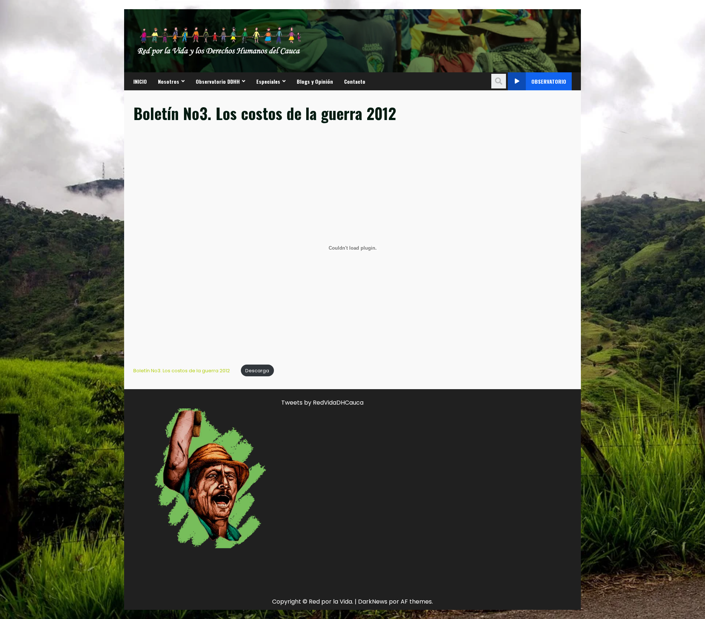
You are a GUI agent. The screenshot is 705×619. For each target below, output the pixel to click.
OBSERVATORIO (548, 81)
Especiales (268, 81)
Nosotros (168, 81)
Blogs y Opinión (315, 81)
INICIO (140, 81)
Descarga (257, 371)
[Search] (498, 81)
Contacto (354, 81)
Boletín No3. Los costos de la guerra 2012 (181, 371)
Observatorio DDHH (218, 81)
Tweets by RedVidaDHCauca (322, 402)
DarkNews (372, 601)
